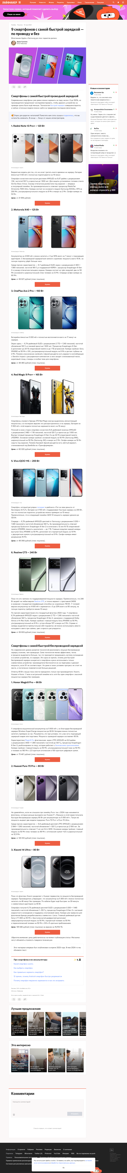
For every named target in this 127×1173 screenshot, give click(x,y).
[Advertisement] (47, 1081)
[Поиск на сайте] (113, 2)
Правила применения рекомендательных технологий (25, 1161)
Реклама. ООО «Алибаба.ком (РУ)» (21, 988)
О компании (67, 1149)
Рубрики (30, 1149)
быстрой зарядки (57, 105)
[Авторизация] (123, 2)
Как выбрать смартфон (23, 968)
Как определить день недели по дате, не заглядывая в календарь (103, 139)
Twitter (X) (38, 1153)
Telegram (18, 1153)
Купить (47, 203)
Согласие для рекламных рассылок (19, 1164)
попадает (41, 507)
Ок (63, 1168)
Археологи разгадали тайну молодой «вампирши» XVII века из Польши (103, 103)
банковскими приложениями (67, 745)
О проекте (21, 1149)
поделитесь (68, 115)
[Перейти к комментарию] (103, 98)
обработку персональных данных (63, 1163)
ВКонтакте (28, 1153)
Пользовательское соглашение (25, 1157)
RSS (72, 1153)
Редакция (48, 1149)
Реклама (39, 1149)
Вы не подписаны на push (86, 1153)
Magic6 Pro (29, 740)
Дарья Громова (22, 41)
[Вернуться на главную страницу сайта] (9, 2)
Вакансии (57, 1149)
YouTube (57, 1153)
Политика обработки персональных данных (55, 1157)
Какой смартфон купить (23, 964)
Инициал (66, 1153)
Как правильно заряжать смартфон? (29, 972)
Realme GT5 (39, 601)
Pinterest (48, 1153)
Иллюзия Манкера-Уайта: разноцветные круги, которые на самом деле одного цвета (104, 121)
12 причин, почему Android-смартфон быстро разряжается (38, 976)
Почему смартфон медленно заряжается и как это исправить (39, 980)
